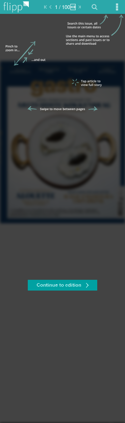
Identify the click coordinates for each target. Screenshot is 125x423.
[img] (62, 218)
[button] (62, 286)
